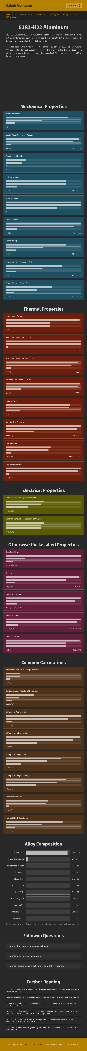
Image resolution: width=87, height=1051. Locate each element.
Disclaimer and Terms (33, 1044)
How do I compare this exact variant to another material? (36, 966)
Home (7, 14)
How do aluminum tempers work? (25, 956)
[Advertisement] (43, 81)
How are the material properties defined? (28, 946)
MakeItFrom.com (18, 6)
